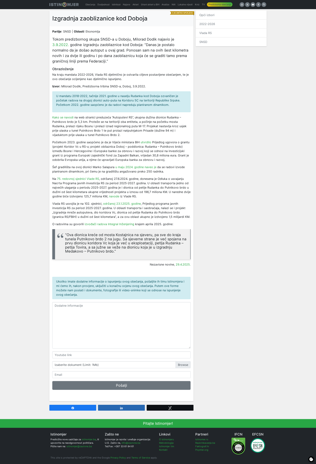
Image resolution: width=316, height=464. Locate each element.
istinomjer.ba (89, 439)
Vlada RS (205, 33)
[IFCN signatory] (238, 445)
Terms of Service (140, 457)
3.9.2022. (60, 45)
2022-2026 (207, 24)
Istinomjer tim (166, 446)
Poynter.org (201, 449)
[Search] (264, 4)
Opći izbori (207, 15)
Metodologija (166, 443)
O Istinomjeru (166, 439)
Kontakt (163, 449)
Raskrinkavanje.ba (205, 443)
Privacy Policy (118, 457)
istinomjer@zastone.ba (79, 446)
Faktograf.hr (202, 446)
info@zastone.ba (131, 443)
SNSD (203, 42)
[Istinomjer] (64, 4)
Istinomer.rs (201, 439)
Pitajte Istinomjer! (158, 423)
